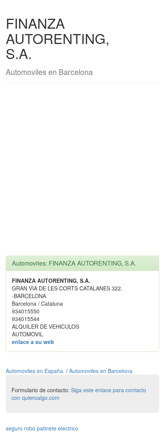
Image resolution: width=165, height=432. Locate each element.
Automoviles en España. (36, 371)
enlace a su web (33, 342)
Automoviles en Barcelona (100, 371)
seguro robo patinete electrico (42, 428)
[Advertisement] (82, 173)
